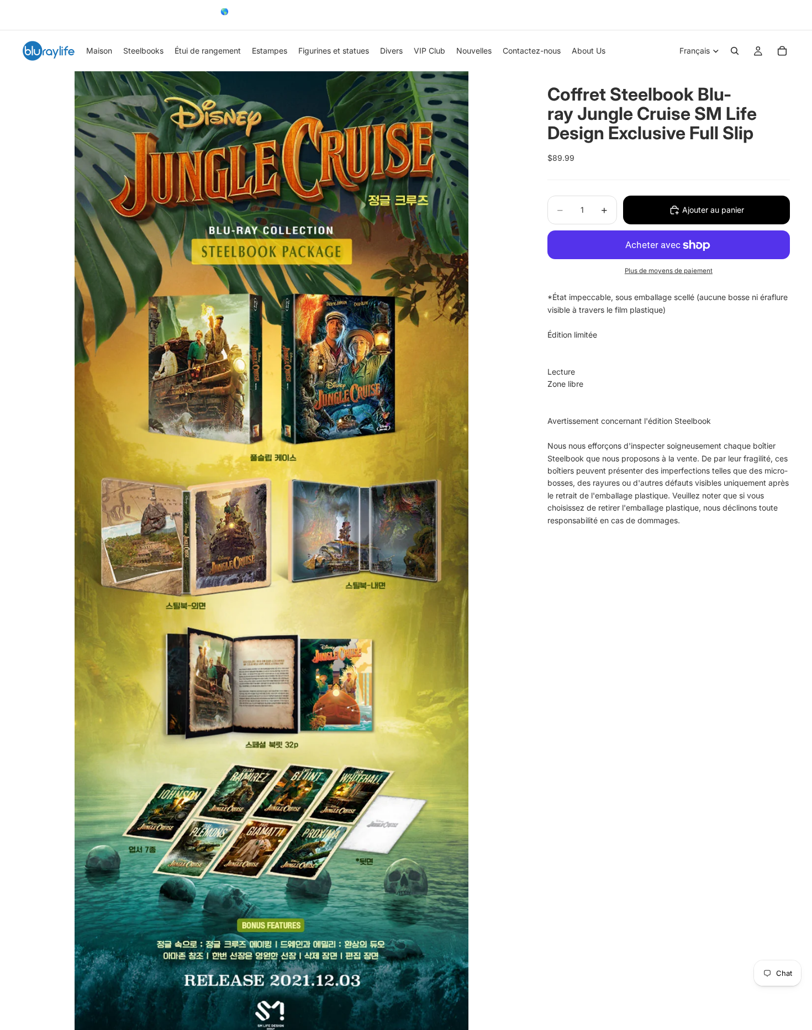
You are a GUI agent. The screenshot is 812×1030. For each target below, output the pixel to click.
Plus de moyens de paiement (669, 271)
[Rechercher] (735, 51)
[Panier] (782, 51)
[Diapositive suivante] (778, 15)
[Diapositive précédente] (26, 15)
